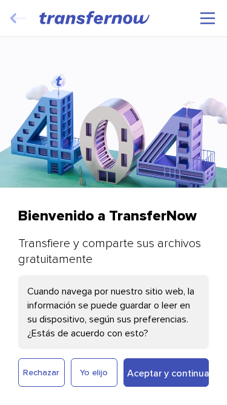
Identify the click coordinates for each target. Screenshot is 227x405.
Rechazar (41, 372)
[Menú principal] (208, 18)
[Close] (18, 18)
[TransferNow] (95, 17)
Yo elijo (94, 372)
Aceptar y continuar (168, 372)
